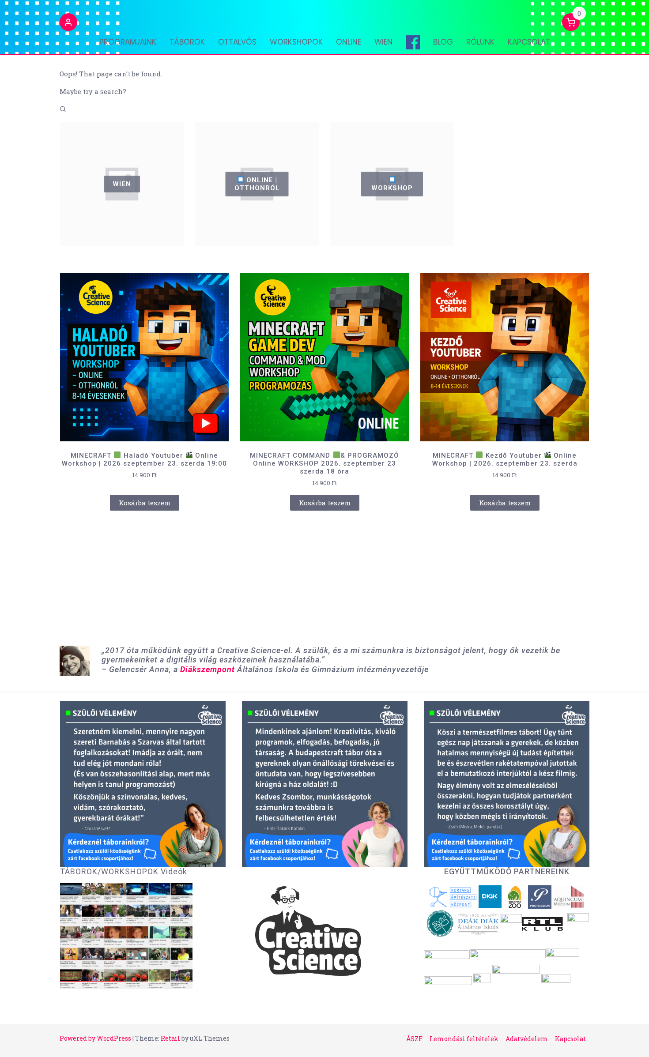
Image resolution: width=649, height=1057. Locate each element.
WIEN (383, 42)
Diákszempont (207, 669)
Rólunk (480, 42)
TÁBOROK (187, 42)
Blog (443, 42)
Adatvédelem (527, 1038)
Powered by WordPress (95, 1038)
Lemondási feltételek (464, 1038)
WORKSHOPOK (296, 42)
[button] (68, 23)
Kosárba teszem (144, 502)
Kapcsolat (529, 42)
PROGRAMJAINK (127, 42)
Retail (170, 1038)
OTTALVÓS (237, 42)
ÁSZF (414, 1038)
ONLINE (348, 42)
